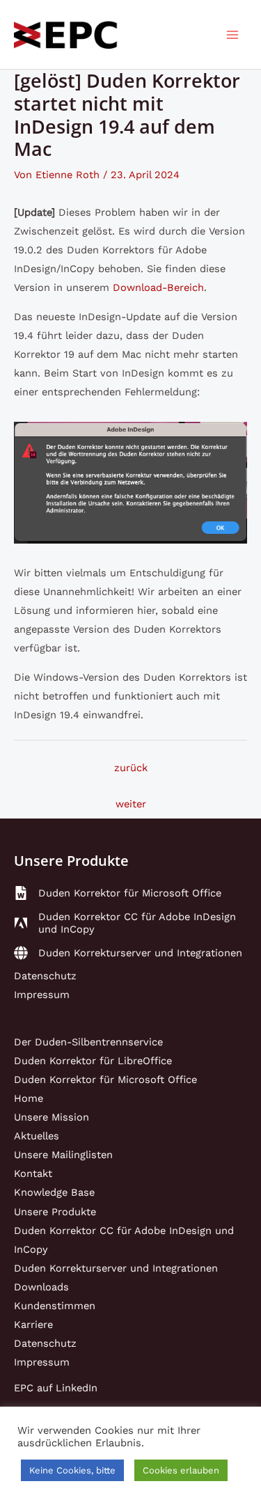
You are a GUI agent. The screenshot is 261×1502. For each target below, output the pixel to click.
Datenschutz (45, 976)
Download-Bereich (158, 287)
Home (28, 1098)
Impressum (42, 994)
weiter (131, 804)
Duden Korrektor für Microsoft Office (105, 1079)
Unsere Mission (51, 1117)
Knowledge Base (54, 1192)
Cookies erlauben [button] (181, 1470)
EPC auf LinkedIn (55, 1388)
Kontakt (33, 1173)
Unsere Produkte (55, 1211)
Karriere (33, 1324)
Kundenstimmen (54, 1305)
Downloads (41, 1287)
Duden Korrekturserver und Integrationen (116, 1268)
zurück (131, 767)
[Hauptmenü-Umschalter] (232, 34)
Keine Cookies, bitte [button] (72, 1470)
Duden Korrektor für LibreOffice (93, 1060)
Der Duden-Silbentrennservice (88, 1042)
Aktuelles (36, 1136)
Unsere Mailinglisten (63, 1154)
